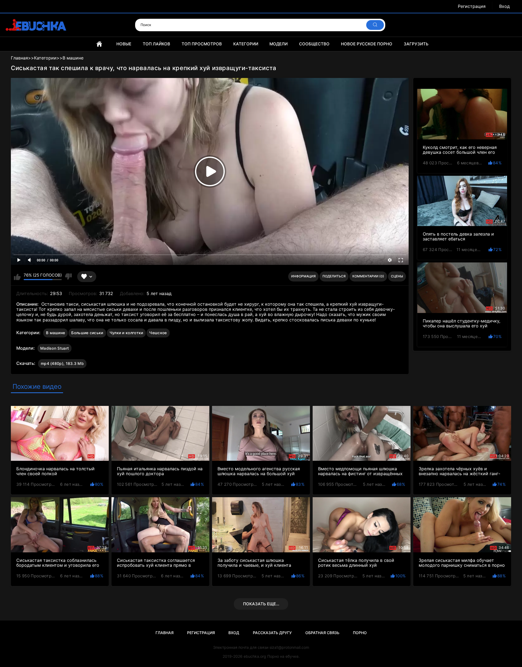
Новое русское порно (366, 43)
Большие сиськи (87, 332)
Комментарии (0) (368, 276)
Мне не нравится (68, 276)
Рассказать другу (272, 632)
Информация (303, 276)
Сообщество (314, 43)
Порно (360, 632)
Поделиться (334, 276)
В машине (55, 332)
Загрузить (416, 43)
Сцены (397, 276)
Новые (123, 43)
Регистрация (472, 6)
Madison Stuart (54, 348)
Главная (99, 44)
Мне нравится (17, 276)
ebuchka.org (255, 656)
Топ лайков (156, 43)
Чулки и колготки (126, 332)
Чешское (158, 332)
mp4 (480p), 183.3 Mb (62, 363)
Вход (504, 6)
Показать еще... (261, 603)
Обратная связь (322, 632)
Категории (245, 43)
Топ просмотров (202, 43)
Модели (278, 43)
